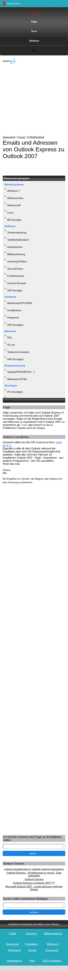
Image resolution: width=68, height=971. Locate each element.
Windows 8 (14, 950)
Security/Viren (15, 268)
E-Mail (12, 933)
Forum (34, 12)
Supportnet (9, 137)
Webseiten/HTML (17, 379)
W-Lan (11, 344)
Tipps (34, 21)
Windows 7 (13, 190)
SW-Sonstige (14, 290)
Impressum (52, 950)
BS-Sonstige (14, 219)
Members (34, 41)
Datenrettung (14, 960)
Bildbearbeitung (16, 254)
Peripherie (13, 317)
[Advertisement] (31, 100)
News (34, 31)
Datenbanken (15, 247)
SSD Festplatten (52, 960)
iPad (32, 960)
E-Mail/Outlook (35, 137)
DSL (9, 337)
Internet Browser (16, 283)
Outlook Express (34, 879)
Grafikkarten (14, 310)
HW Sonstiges (15, 324)
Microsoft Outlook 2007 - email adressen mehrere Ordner (34, 888)
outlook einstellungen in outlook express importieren (34, 869)
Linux (10, 212)
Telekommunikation (18, 352)
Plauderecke (14, 399)
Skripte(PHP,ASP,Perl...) (20, 371)
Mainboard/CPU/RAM (19, 303)
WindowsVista (15, 198)
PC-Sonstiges (15, 391)
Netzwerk (31, 933)
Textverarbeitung (16, 232)
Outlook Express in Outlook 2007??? (34, 882)
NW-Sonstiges (15, 359)
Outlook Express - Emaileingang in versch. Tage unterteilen (34, 874)
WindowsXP (14, 205)
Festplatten (31, 944)
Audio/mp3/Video (17, 261)
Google (32, 950)
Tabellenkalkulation (18, 239)
